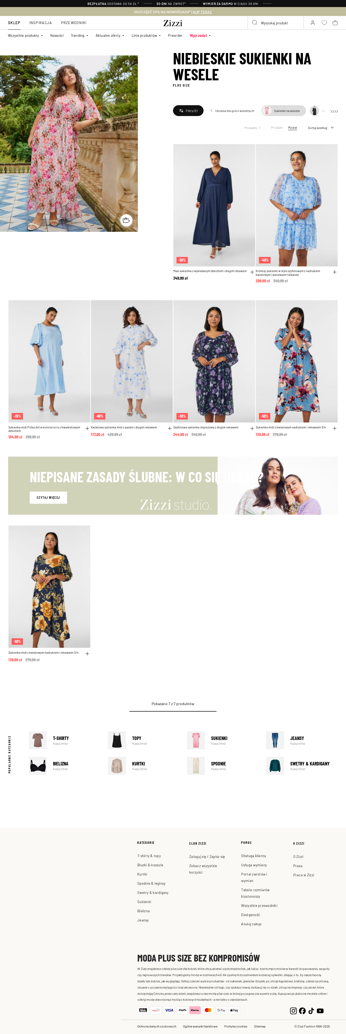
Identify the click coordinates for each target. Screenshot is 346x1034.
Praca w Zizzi (303, 875)
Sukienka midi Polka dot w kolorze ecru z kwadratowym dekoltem (44, 429)
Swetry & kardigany (302, 766)
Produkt (277, 127)
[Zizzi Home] (173, 22)
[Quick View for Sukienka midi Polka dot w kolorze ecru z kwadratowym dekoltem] (87, 428)
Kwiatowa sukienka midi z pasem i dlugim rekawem (124, 427)
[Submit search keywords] (255, 22)
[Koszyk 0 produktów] (335, 22)
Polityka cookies (235, 1026)
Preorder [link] (175, 35)
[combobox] (276, 22)
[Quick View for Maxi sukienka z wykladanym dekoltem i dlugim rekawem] (252, 272)
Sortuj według (317, 127)
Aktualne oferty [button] (108, 35)
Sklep (14, 22)
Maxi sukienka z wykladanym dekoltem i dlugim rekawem (210, 271)
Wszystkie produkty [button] (23, 35)
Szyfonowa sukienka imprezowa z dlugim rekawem (205, 427)
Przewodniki (74, 22)
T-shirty (65, 740)
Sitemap (260, 1026)
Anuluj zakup (251, 923)
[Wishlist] (247, 151)
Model (292, 127)
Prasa (297, 865)
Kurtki (144, 766)
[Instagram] (293, 1010)
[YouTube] (320, 1010)
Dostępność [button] (250, 914)
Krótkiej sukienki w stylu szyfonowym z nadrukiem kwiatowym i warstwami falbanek (288, 272)
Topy (144, 740)
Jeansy (302, 740)
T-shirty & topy (149, 855)
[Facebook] (302, 1010)
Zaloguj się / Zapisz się (207, 856)
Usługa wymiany (254, 865)
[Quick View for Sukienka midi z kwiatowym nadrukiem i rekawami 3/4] (335, 428)
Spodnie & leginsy (151, 883)
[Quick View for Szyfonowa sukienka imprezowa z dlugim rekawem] (252, 428)
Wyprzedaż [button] (198, 35)
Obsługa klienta (253, 855)
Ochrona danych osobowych (156, 1026)
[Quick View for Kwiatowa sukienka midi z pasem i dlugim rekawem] (170, 428)
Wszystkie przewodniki (259, 905)
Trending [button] (78, 35)
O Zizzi (298, 856)
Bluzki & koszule (150, 865)
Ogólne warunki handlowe (200, 1026)
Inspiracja (40, 22)
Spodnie (223, 766)
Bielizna (65, 766)
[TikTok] (311, 1010)
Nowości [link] (57, 35)
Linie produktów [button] (144, 35)
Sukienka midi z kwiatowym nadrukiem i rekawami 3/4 (291, 427)
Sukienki (223, 740)
